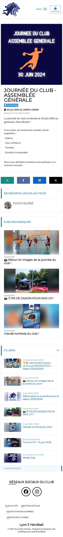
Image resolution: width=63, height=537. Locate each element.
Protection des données (20, 511)
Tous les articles (12, 468)
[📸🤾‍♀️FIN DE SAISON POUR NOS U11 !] (12, 411)
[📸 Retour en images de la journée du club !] (12, 381)
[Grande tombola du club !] (12, 427)
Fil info (9, 350)
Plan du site (11, 506)
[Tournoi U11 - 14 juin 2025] (12, 442)
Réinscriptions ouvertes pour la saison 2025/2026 (41, 398)
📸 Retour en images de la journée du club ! (38, 382)
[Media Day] (12, 458)
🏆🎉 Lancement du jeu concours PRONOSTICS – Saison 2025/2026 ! (37, 365)
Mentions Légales (30, 506)
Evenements (12, 105)
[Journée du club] (31, 54)
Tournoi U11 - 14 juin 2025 (37, 442)
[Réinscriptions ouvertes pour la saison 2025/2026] (12, 396)
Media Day (29, 457)
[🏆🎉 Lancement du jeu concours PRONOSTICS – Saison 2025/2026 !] (12, 363)
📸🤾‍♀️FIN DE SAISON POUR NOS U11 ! (39, 413)
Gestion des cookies (17, 517)
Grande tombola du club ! (37, 426)
